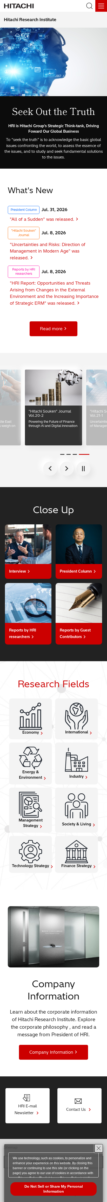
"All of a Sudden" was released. (42, 219)
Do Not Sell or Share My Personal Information (53, 1188)
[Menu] (101, 6)
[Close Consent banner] (99, 1148)
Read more (51, 328)
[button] (62, 454)
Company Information (51, 1052)
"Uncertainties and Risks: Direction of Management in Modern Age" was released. (47, 251)
